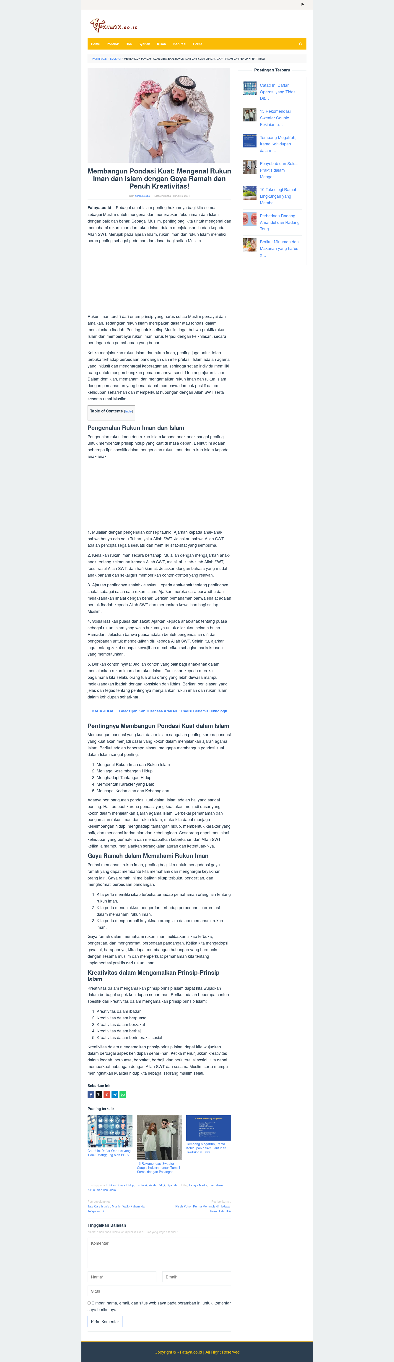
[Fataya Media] (114, 25)
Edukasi (111, 1185)
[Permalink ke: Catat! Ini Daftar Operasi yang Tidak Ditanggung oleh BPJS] (110, 1131)
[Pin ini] (107, 1094)
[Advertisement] (159, 279)
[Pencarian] (300, 44)
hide (128, 410)
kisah (152, 1185)
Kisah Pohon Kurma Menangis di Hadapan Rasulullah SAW (203, 1206)
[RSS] (302, 5)
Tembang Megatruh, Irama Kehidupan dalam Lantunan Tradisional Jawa (206, 1148)
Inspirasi (141, 1185)
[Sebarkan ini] (91, 1094)
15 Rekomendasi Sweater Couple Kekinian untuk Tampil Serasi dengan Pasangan (158, 1167)
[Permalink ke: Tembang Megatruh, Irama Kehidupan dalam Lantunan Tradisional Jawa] (208, 1128)
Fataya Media (198, 1185)
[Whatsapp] (122, 1094)
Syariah (172, 1185)
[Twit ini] (99, 1094)
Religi (161, 1185)
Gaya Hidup (126, 1185)
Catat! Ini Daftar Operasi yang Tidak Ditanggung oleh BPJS (109, 1152)
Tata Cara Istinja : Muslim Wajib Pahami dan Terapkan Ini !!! (117, 1206)
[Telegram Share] (114, 1094)
